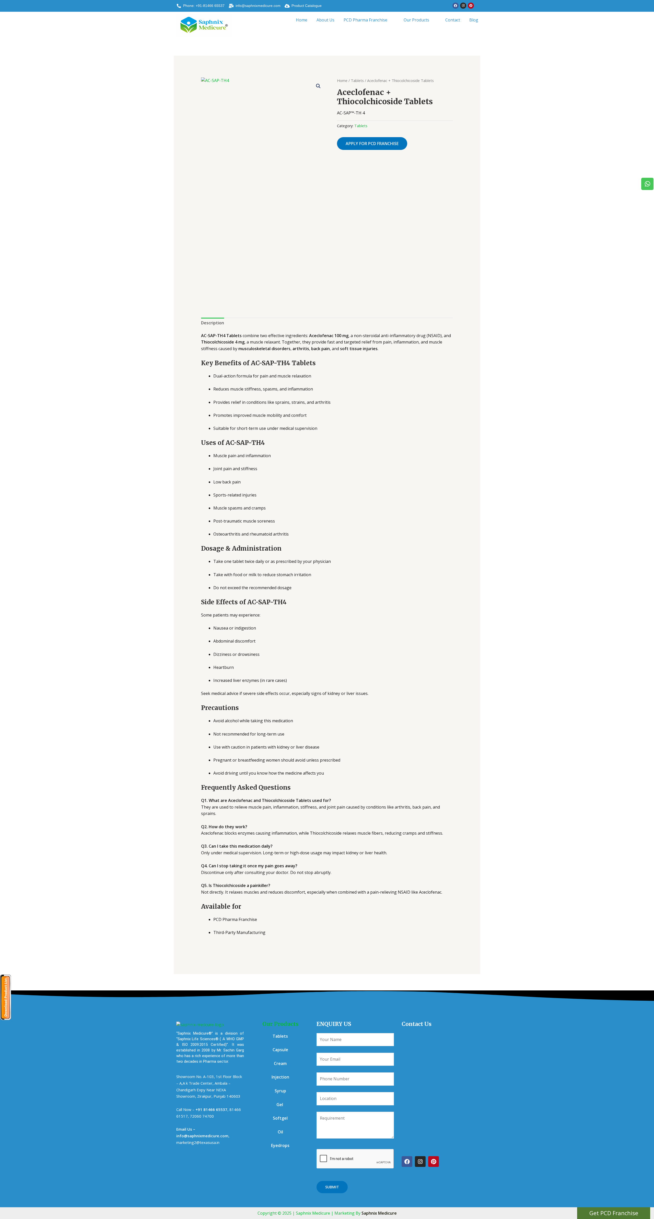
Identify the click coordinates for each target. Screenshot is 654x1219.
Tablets (357, 80)
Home (301, 20)
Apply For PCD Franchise (372, 143)
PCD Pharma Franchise (365, 20)
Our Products (416, 20)
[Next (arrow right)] (645, 609)
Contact (452, 20)
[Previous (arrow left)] (9, 609)
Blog (473, 20)
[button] (369, 20)
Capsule (280, 1049)
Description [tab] (212, 323)
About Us (325, 20)
